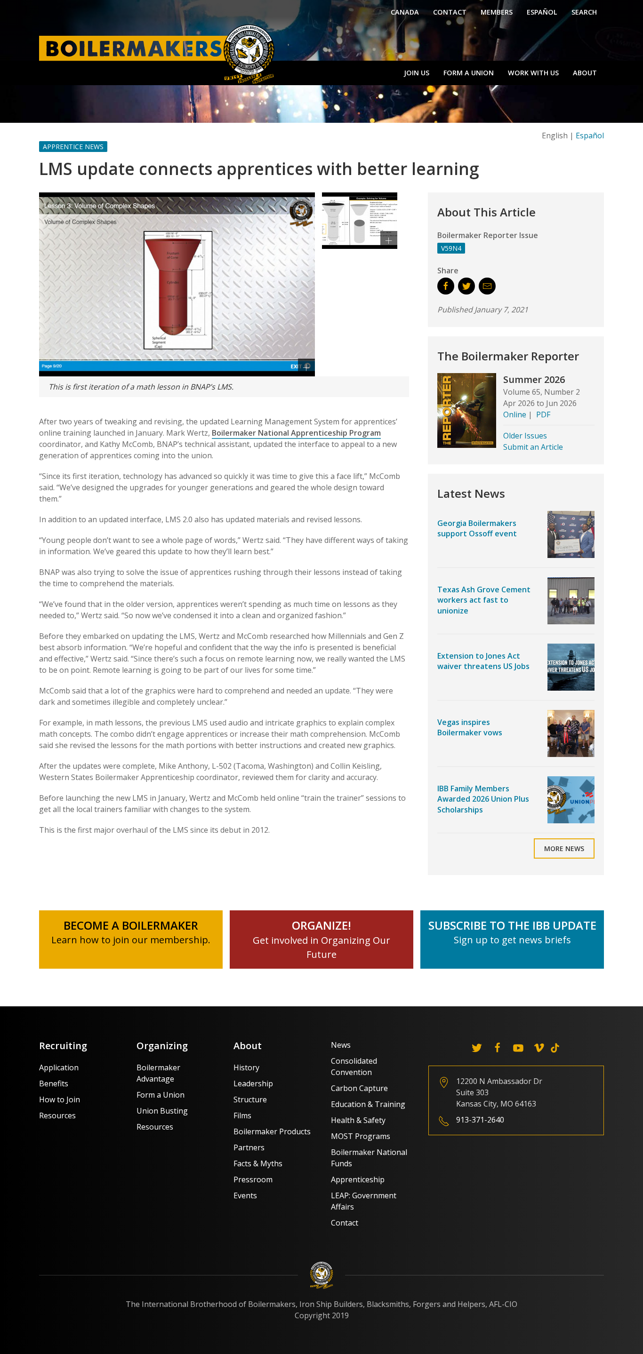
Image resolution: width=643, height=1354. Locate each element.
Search (584, 12)
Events (245, 1195)
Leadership (253, 1083)
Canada (405, 12)
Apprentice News (73, 146)
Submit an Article (533, 447)
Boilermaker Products (272, 1131)
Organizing (162, 1045)
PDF (543, 414)
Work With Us (533, 72)
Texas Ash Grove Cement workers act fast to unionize (483, 600)
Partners (249, 1147)
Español (542, 12)
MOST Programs (360, 1136)
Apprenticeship (358, 1179)
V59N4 (451, 248)
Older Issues (525, 435)
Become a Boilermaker (131, 925)
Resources (57, 1115)
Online (514, 414)
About (585, 72)
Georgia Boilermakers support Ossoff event (477, 528)
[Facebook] (497, 1047)
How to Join (59, 1099)
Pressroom (253, 1179)
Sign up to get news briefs (512, 939)
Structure (250, 1099)
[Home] (159, 53)
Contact (449, 12)
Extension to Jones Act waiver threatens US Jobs (483, 661)
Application (59, 1067)
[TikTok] (555, 1047)
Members (497, 12)
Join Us (416, 72)
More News (564, 848)
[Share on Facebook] (445, 286)
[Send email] (487, 286)
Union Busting (162, 1111)
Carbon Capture (359, 1088)
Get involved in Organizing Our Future (321, 940)
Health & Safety (358, 1120)
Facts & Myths (257, 1163)
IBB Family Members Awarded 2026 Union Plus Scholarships (483, 799)
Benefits (53, 1083)
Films (242, 1115)
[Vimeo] (539, 1047)
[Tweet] (466, 286)
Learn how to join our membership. (130, 939)
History (246, 1067)
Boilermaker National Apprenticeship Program (296, 433)
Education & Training (368, 1104)
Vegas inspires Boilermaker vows (469, 727)
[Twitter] (477, 1047)
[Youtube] (518, 1047)
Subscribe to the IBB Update (512, 925)
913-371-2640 (480, 1120)
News (341, 1045)
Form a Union (468, 72)
